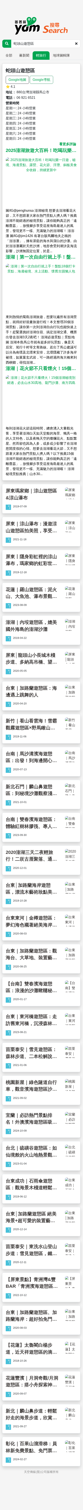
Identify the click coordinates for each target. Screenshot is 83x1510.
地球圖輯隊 (61, 55)
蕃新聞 (24, 55)
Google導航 (41, 79)
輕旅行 (41, 55)
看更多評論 (67, 144)
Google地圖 (17, 79)
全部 (9, 55)
